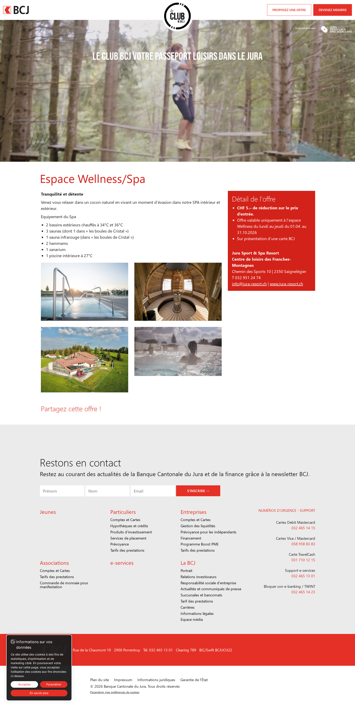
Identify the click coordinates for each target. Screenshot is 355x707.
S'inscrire (178, 385)
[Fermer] (241, 307)
